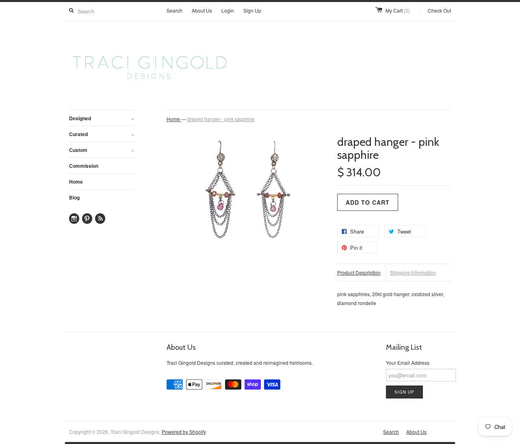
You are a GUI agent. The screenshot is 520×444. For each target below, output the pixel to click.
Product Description (359, 272)
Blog (74, 197)
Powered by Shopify (184, 431)
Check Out (439, 10)
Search (174, 10)
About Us (202, 10)
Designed (101, 118)
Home (76, 181)
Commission (83, 165)
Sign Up (252, 10)
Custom (101, 150)
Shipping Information (413, 272)
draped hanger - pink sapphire (220, 118)
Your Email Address (407, 362)
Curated (101, 134)
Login (227, 10)
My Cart (398, 10)
